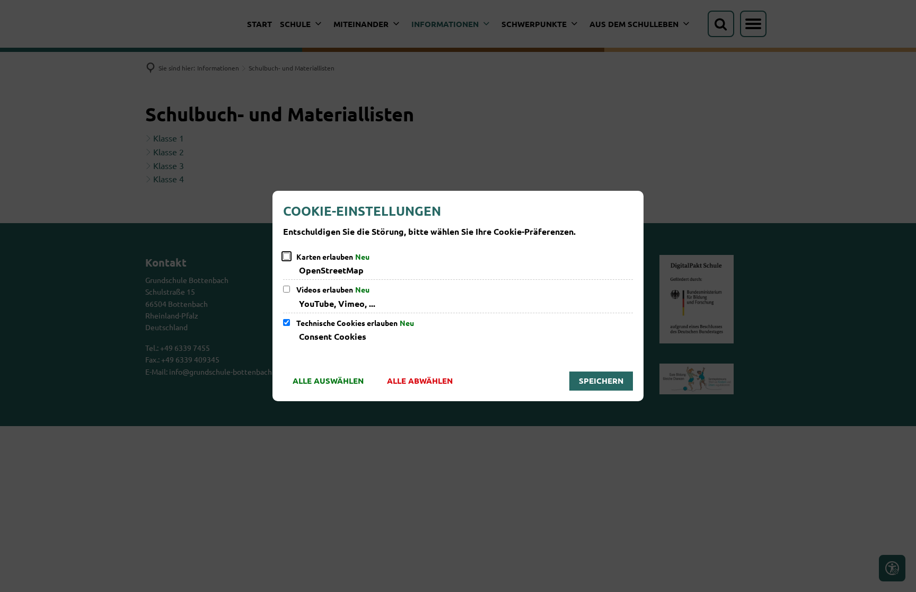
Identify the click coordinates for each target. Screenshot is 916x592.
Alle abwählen (420, 380)
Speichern (601, 380)
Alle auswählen (328, 380)
